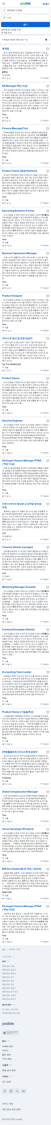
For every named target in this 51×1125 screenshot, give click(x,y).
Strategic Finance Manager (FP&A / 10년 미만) (21, 908)
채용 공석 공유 (9, 1070)
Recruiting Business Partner (18, 210)
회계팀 (5, 48)
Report (46, 78)
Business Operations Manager (19, 253)
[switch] (47, 39)
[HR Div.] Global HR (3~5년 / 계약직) (21, 869)
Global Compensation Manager (20, 791)
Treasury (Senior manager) (17, 547)
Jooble (19, 1119)
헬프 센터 (6, 1054)
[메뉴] (3, 3)
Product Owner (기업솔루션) (17, 712)
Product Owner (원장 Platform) (19, 170)
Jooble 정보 (7, 1046)
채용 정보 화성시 (9, 973)
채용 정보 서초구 (9, 995)
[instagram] (11, 1091)
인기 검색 (6, 1081)
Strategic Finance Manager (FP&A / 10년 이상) (21, 462)
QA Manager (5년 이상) (14, 85)
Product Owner (11, 378)
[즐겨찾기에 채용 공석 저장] (48, 49)
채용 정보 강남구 (9, 970)
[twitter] (17, 1091)
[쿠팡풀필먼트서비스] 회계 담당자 (20, 751)
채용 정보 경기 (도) (10, 991)
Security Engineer (12, 420)
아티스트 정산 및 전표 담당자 (17, 338)
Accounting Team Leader (16, 672)
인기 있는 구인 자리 (10, 1009)
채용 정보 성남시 (9, 988)
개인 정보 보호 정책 (11, 1109)
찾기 (25, 24)
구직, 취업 (7, 1058)
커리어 (5, 1050)
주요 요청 (7, 956)
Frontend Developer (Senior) (18, 629)
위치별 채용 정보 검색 (11, 1013)
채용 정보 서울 (8, 966)
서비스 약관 (7, 1103)
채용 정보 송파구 (9, 999)
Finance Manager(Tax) (15, 128)
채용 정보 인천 (8, 984)
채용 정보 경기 (8, 977)
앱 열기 (46, 3)
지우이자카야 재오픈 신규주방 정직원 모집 (21, 505)
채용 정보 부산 (8, 981)
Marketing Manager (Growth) (19, 587)
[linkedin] (23, 1091)
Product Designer (12, 295)
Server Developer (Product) (17, 829)
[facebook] (4, 1091)
